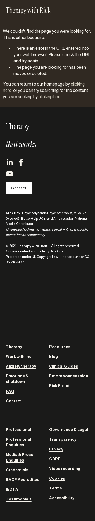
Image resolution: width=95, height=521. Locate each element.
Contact (18, 188)
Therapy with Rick (28, 10)
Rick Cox (56, 251)
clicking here (50, 96)
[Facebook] (21, 162)
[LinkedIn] (9, 162)
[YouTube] (9, 173)
